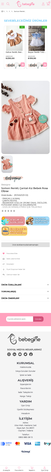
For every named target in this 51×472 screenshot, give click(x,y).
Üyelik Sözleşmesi (25, 409)
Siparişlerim (25, 384)
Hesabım (25, 413)
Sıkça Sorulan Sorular (25, 371)
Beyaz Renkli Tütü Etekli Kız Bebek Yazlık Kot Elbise (37, 52)
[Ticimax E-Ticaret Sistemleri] (25, 452)
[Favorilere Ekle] (17, 64)
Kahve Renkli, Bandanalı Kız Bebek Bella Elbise (15, 52)
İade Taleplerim (25, 392)
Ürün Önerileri (10, 298)
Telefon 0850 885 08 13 (25, 435)
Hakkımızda (25, 367)
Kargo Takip (25, 396)
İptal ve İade (25, 375)
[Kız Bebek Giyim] (9, 11)
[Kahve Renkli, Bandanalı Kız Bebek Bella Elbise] (14, 38)
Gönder (38, 319)
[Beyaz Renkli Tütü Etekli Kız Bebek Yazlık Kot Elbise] (36, 38)
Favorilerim (25, 388)
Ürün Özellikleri (11, 284)
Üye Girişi (25, 405)
